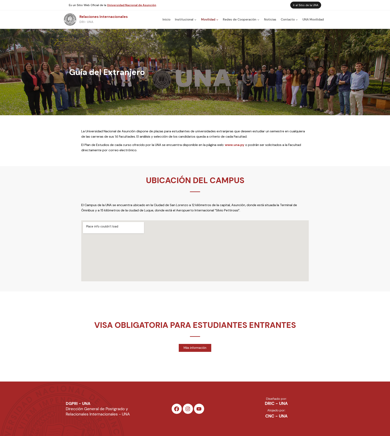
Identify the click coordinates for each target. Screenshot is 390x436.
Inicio (166, 19)
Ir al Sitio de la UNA (305, 5)
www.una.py (234, 145)
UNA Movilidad (313, 19)
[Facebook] (177, 409)
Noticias (270, 19)
